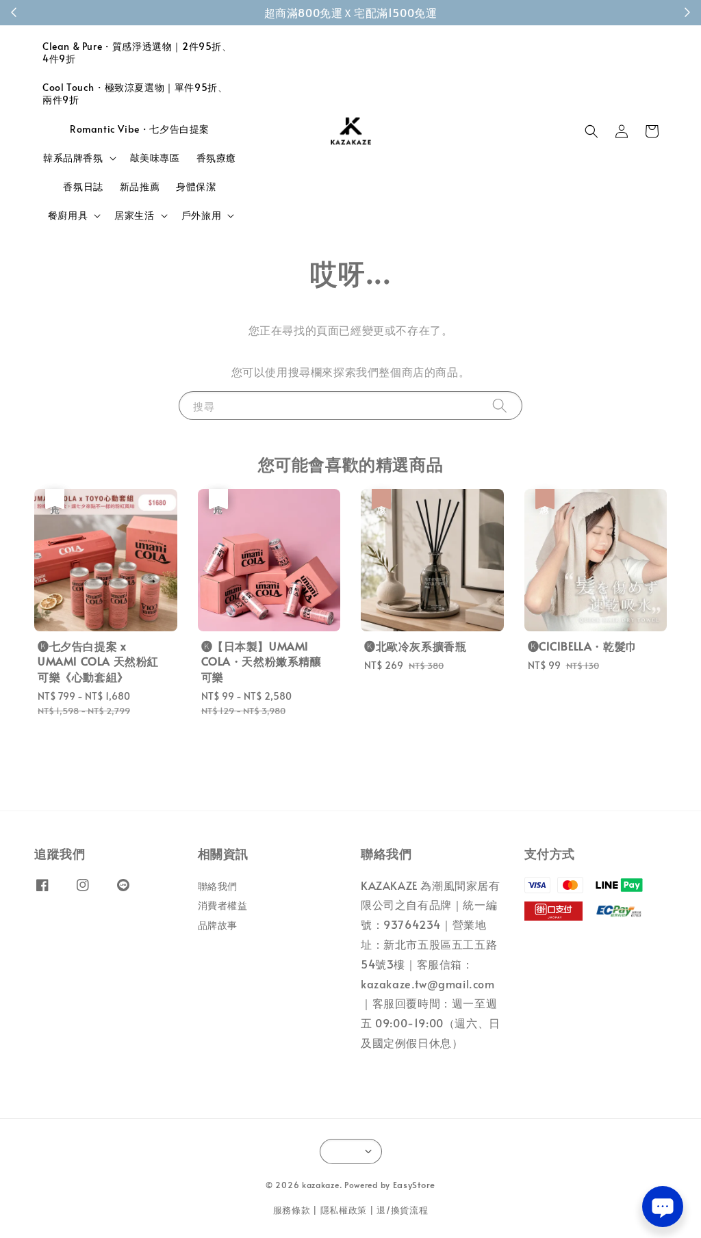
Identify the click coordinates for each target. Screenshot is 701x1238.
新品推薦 (140, 186)
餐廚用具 (68, 215)
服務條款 (292, 1210)
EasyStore (414, 1184)
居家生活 (134, 215)
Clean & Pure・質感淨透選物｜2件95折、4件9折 (137, 52)
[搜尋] (500, 405)
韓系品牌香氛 (73, 158)
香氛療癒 (216, 157)
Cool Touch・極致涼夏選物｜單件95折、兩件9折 (134, 93)
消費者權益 (223, 905)
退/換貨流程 (402, 1210)
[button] (591, 131)
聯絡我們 (218, 886)
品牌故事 (218, 925)
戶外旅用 (201, 215)
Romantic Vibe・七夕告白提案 (139, 128)
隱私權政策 (344, 1210)
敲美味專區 (155, 157)
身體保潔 (196, 186)
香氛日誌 (83, 186)
